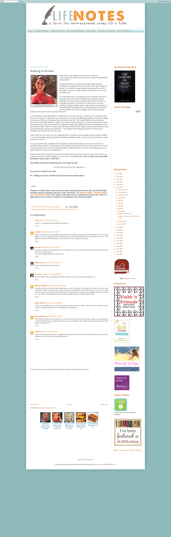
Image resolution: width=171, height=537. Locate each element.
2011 (118, 252)
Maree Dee (38, 263)
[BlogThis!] (71, 207)
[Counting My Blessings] (129, 316)
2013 (118, 246)
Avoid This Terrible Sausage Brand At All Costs (93, 425)
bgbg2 (38, 209)
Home (30, 30)
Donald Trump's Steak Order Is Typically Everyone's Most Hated (45, 426)
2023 (118, 182)
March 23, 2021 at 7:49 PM (50, 232)
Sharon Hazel (39, 316)
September (122, 195)
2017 (118, 235)
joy (69, 209)
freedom (65, 209)
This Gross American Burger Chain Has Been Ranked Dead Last (81, 426)
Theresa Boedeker (41, 286)
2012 (118, 249)
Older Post (104, 404)
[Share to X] (73, 207)
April (120, 208)
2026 (118, 174)
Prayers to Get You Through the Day (128, 217)
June (119, 203)
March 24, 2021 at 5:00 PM (52, 274)
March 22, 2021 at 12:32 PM (48, 220)
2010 (118, 254)
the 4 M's (38, 247)
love (72, 209)
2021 (118, 187)
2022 (118, 184)
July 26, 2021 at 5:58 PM (50, 332)
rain (75, 209)
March (120, 211)
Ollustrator (97, 464)
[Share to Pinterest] (77, 207)
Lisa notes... (39, 274)
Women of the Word (57, 30)
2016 (118, 238)
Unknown (38, 332)
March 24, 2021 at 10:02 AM (50, 247)
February (121, 221)
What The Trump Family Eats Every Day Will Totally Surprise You (57, 426)
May (119, 206)
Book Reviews (91, 30)
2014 (118, 243)
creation (49, 209)
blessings (43, 209)
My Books (111, 30)
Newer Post (34, 404)
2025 (118, 176)
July (119, 200)
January (121, 224)
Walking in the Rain (124, 213)
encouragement (57, 209)
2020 (118, 227)
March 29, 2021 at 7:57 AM (53, 316)
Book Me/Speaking (123, 30)
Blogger (112, 464)
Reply (37, 226)
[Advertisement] (85, 49)
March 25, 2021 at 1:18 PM (54, 303)
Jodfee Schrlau (40, 303)
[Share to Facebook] (75, 207)
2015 (118, 241)
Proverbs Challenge (41, 30)
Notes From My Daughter (75, 30)
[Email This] (70, 207)
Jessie (37, 220)
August (120, 198)
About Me (102, 30)
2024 (118, 179)
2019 (118, 230)
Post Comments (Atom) (47, 408)
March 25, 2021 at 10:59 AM (57, 286)
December (122, 189)
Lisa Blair (38, 232)
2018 (118, 233)
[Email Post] (66, 206)
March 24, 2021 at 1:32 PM (51, 263)
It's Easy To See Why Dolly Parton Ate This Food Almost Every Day (69, 426)
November (122, 192)
